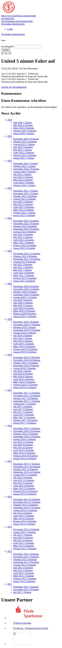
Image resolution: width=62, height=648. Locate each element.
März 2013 (23, 546)
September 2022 (26, 229)
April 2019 (23, 343)
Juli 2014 (22, 513)
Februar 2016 (25, 455)
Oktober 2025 (25, 141)
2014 (9, 496)
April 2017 (23, 414)
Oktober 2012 (25, 559)
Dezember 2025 (26, 139)
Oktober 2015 (25, 469)
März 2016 (24, 453)
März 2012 (23, 576)
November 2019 (26, 324)
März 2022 (23, 242)
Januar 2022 (24, 248)
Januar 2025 (23, 158)
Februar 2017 (25, 420)
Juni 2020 (23, 302)
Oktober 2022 (25, 226)
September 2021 (26, 259)
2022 (9, 218)
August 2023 (24, 199)
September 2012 (26, 562)
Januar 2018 (24, 387)
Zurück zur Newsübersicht (13, 87)
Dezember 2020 (26, 286)
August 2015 (25, 475)
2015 (9, 461)
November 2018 (26, 360)
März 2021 (23, 275)
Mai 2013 (23, 540)
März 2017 (24, 417)
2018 (9, 354)
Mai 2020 (23, 305)
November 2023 (25, 193)
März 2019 (24, 346)
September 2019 (26, 330)
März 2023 (23, 210)
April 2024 (23, 182)
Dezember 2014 (26, 499)
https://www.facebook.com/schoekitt (18, 15)
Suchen (5, 50)
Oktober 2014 (25, 505)
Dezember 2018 (26, 357)
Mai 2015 (23, 483)
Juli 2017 (22, 406)
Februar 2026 (24, 130)
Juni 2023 (23, 201)
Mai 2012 (23, 570)
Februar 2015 (25, 491)
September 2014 (26, 507)
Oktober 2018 (25, 363)
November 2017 (26, 395)
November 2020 (26, 289)
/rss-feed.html (7, 18)
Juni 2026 (22, 122)
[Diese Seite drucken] (2, 53)
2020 (9, 283)
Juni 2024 (23, 177)
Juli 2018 (22, 371)
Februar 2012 (24, 578)
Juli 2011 (22, 592)
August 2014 (25, 510)
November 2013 (26, 529)
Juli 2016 (23, 442)
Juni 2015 (23, 480)
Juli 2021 (22, 264)
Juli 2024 (22, 174)
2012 (9, 551)
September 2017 (26, 401)
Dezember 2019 (26, 322)
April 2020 (23, 308)
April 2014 (23, 515)
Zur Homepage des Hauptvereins (17, 21)
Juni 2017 (23, 409)
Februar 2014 (24, 521)
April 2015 (23, 485)
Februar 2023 (24, 212)
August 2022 (24, 231)
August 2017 (24, 404)
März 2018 (24, 382)
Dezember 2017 (26, 393)
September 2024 (26, 169)
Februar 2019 (25, 349)
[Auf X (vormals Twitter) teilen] (9, 53)
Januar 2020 (24, 316)
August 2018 (24, 368)
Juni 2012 (23, 567)
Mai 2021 (22, 270)
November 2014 (26, 502)
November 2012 (26, 556)
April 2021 (23, 272)
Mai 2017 (23, 412)
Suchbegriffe (7, 46)
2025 (9, 136)
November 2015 (26, 466)
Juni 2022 (23, 234)
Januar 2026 (23, 133)
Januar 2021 (24, 281)
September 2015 (26, 472)
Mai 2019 (23, 341)
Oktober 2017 (25, 398)
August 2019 (24, 333)
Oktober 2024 (24, 166)
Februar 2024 (24, 185)
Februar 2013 (24, 548)
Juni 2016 (23, 444)
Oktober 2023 (25, 196)
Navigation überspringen (13, 24)
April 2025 (23, 152)
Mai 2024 (23, 180)
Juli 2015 (22, 477)
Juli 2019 (22, 335)
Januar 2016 (24, 458)
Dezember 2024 (25, 163)
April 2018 (23, 379)
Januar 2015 (24, 494)
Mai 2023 (23, 204)
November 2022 (26, 223)
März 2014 (23, 518)
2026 (9, 119)
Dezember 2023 (25, 190)
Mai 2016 (23, 447)
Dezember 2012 (26, 554)
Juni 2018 (23, 373)
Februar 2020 (24, 313)
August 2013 (24, 532)
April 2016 (23, 450)
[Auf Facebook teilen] (6, 53)
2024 (9, 160)
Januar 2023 (24, 215)
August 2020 (25, 297)
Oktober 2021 (25, 256)
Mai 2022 (23, 237)
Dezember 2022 (26, 221)
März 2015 (24, 488)
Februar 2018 (25, 384)
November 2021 (26, 253)
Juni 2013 (23, 537)
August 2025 (24, 144)
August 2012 (24, 565)
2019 (9, 319)
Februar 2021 (24, 278)
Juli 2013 (22, 535)
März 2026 (23, 128)
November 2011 (26, 589)
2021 (9, 251)
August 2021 (24, 262)
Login (10, 29)
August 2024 (24, 171)
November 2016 (26, 431)
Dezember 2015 (26, 464)
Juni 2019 (22, 338)
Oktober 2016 (25, 434)
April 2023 (23, 207)
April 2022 (23, 240)
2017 (9, 390)
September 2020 (26, 294)
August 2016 (24, 439)
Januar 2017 (24, 423)
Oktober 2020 (25, 292)
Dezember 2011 (26, 586)
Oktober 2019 (24, 327)
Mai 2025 (22, 150)
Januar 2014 (24, 524)
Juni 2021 (23, 267)
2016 (9, 425)
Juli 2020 (22, 300)
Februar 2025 (24, 155)
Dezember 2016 (26, 428)
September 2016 (26, 436)
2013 (9, 526)
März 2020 (24, 311)
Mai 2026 (23, 125)
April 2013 (23, 543)
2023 (9, 188)
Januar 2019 (24, 352)
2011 (9, 584)
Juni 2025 (23, 147)
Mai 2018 (23, 376)
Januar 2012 (24, 581)
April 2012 (23, 573)
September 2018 (26, 365)
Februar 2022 (24, 245)
